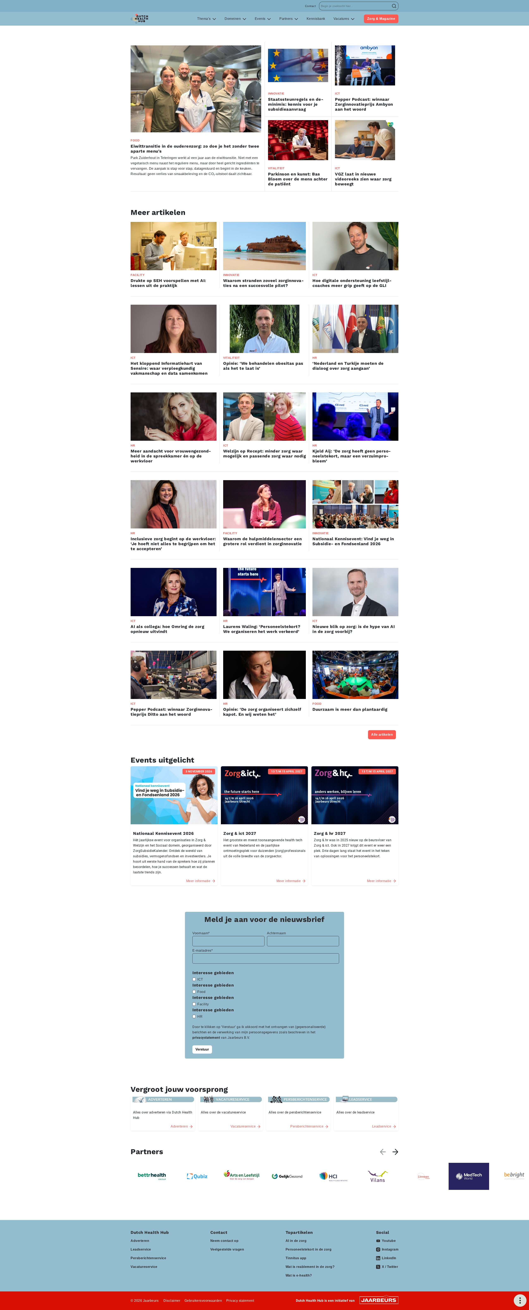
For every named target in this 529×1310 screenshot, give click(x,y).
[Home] (139, 19)
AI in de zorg (296, 1240)
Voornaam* (201, 933)
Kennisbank (316, 18)
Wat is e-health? (299, 1275)
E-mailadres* (202, 950)
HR (200, 1016)
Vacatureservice (144, 1267)
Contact (310, 6)
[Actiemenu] (520, 1300)
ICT (200, 979)
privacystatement (206, 1038)
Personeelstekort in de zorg (309, 1249)
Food (201, 992)
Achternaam (276, 933)
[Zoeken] (394, 6)
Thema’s (204, 18)
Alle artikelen (382, 734)
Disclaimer (171, 1300)
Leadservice (141, 1249)
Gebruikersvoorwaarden (203, 1300)
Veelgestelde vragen (227, 1249)
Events (261, 18)
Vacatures (342, 18)
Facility (203, 1004)
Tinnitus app (296, 1258)
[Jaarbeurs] (379, 1300)
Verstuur (202, 1049)
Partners (286, 18)
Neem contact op (224, 1240)
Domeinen (233, 18)
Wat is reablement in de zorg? (310, 1267)
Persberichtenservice (148, 1258)
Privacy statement (240, 1300)
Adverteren (140, 1240)
